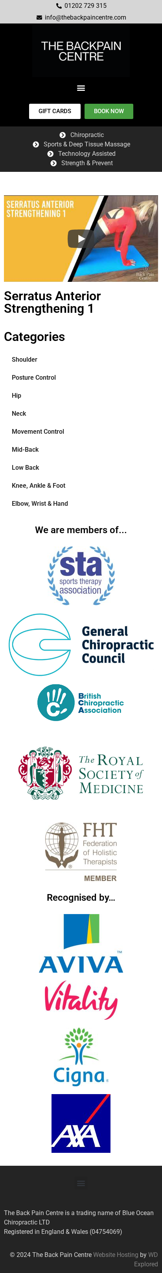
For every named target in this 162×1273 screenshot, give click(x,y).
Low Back (25, 467)
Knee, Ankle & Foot (38, 485)
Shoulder (24, 359)
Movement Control (38, 431)
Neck (19, 413)
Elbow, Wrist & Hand (40, 503)
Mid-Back (25, 449)
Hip (16, 395)
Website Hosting (115, 1255)
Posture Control (34, 377)
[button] (81, 87)
